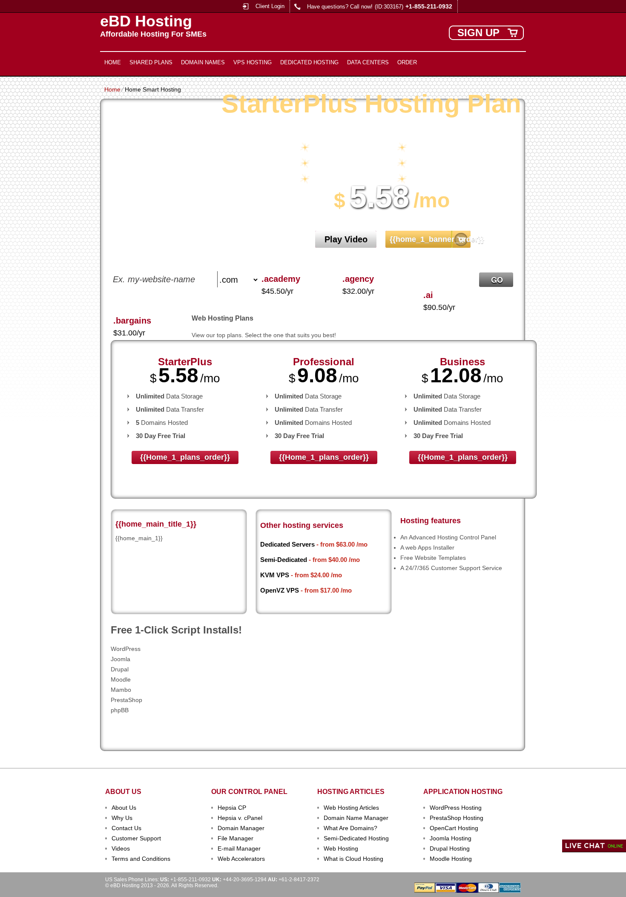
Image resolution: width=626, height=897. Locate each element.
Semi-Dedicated (283, 559)
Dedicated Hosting (309, 62)
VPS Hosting (252, 62)
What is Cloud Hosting (353, 858)
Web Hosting (341, 848)
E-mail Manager (239, 848)
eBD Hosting (146, 21)
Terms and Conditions (141, 858)
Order (407, 62)
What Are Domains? (350, 828)
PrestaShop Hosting (456, 817)
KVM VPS (274, 575)
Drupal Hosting (450, 848)
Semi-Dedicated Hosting (356, 838)
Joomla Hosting (450, 838)
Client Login (270, 6)
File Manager (235, 838)
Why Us (122, 817)
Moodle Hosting (451, 858)
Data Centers (368, 62)
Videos (121, 848)
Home (112, 62)
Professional (323, 361)
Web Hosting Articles (351, 807)
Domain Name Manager (356, 817)
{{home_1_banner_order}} (431, 239)
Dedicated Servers (287, 544)
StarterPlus (185, 361)
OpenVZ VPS (279, 590)
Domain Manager (241, 828)
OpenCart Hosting (454, 828)
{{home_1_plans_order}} (185, 457)
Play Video (346, 239)
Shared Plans (150, 62)
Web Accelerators (241, 858)
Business (462, 361)
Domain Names (203, 62)
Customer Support (136, 838)
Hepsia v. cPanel (240, 817)
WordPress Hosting (456, 807)
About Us (124, 807)
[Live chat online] (594, 846)
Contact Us (126, 828)
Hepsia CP (232, 807)
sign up (478, 32)
